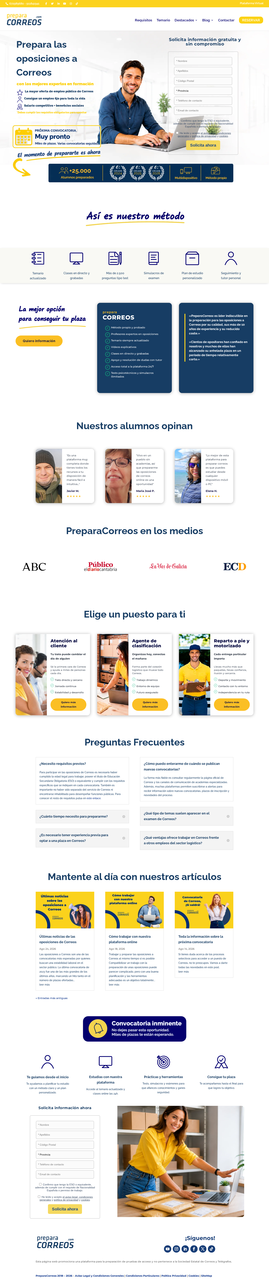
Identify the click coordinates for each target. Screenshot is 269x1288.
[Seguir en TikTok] (211, 1249)
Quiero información (39, 341)
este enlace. (94, 798)
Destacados (184, 20)
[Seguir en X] (202, 1249)
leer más (44, 984)
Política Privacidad (173, 1275)
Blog (206, 20)
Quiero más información (68, 704)
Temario (163, 20)
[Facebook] (46, 3)
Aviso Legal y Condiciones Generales (99, 1275)
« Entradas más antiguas (52, 998)
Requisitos (143, 20)
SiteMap (206, 1275)
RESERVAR (251, 20)
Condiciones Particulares (142, 1275)
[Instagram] (70, 3)
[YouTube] (64, 3)
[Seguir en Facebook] (194, 1249)
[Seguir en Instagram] (176, 1249)
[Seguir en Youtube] (167, 1249)
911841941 (32, 3)
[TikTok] (77, 3)
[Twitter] (52, 3)
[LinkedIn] (58, 3)
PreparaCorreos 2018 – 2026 (54, 1275)
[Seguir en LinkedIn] (185, 1249)
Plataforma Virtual (252, 3)
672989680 (16, 3)
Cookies (193, 1275)
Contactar (226, 20)
